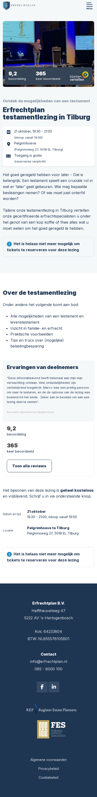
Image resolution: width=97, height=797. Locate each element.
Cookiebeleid (48, 777)
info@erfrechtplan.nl (48, 661)
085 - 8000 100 (48, 669)
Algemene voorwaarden (48, 760)
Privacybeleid (48, 769)
